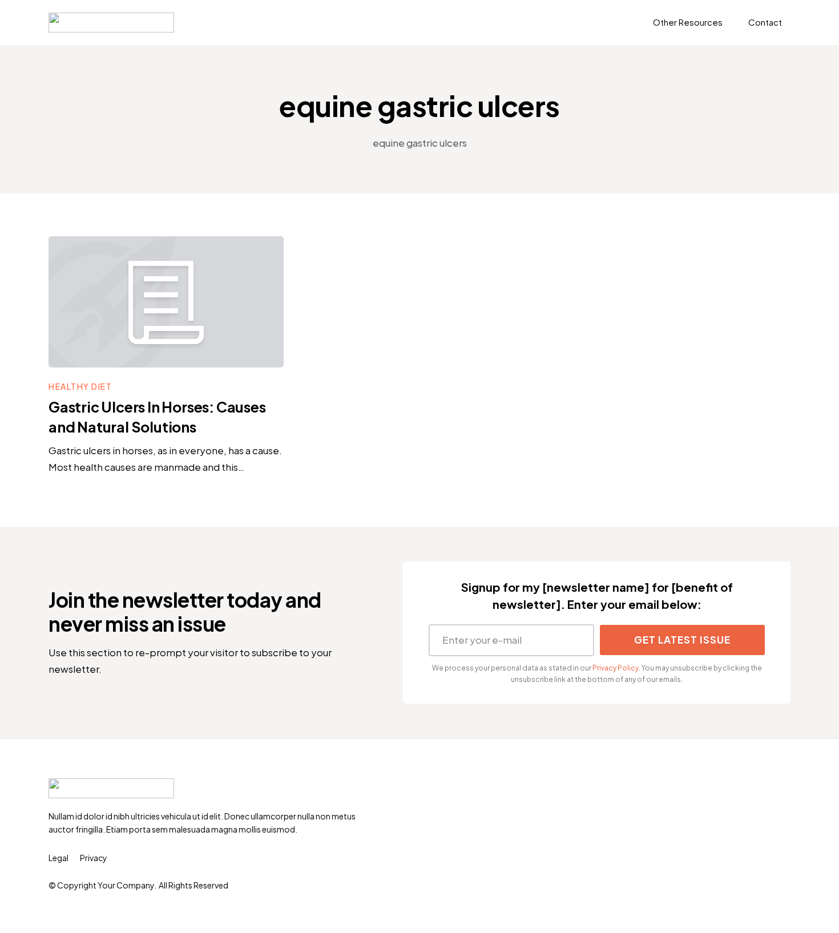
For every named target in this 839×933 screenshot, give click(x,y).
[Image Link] (166, 301)
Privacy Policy (615, 668)
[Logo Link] (111, 23)
